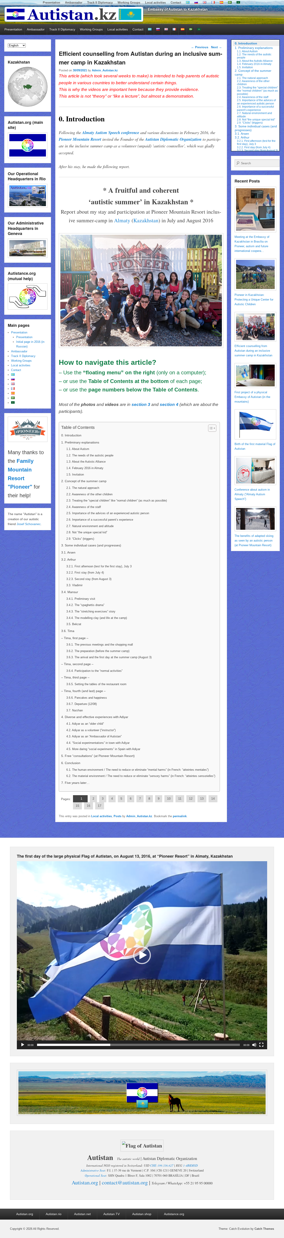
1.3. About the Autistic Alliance (86, 461)
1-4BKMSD (190, 1165)
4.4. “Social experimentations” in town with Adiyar (98, 742)
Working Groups (129, 2)
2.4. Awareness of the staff (83, 507)
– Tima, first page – (74, 638)
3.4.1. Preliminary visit (80, 598)
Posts (117, 816)
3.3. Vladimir (74, 585)
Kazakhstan (145, 220)
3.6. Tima (67, 631)
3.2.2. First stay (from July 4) (85, 572)
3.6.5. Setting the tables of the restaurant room (96, 684)
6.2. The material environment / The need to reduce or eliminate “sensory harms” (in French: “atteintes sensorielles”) (140, 776)
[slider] (138, 1045)
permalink (180, 816)
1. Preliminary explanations (80, 442)
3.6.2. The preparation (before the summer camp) (97, 651)
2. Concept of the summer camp (83, 481)
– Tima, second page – (77, 664)
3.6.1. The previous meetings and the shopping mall (99, 644)
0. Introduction (71, 435)
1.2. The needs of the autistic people (89, 455)
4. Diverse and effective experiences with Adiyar (94, 717)
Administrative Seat (93, 1170)
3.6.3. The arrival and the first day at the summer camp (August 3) (109, 657)
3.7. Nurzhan (74, 710)
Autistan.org (85, 1182)
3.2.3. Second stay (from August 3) (88, 579)
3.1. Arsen (68, 552)
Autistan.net (82, 1214)
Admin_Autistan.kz (105, 70)
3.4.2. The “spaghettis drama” (85, 605)
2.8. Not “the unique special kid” (86, 532)
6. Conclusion (70, 763)
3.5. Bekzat (73, 624)
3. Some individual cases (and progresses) (91, 545)
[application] (142, 955)
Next (216, 47)
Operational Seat (95, 1175)
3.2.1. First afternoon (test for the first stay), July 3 (99, 566)
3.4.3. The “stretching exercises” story (90, 611)
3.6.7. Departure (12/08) (81, 704)
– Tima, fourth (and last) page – (83, 691)
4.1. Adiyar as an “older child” (85, 723)
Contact (176, 2)
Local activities (155, 2)
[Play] (22, 1045)
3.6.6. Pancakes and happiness (86, 697)
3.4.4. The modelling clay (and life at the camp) (96, 618)
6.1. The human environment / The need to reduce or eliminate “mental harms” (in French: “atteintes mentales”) (137, 769)
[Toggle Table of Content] (210, 428)
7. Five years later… (75, 783)
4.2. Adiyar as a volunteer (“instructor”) (91, 730)
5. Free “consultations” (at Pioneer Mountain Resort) (98, 756)
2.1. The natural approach (82, 488)
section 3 (141, 404)
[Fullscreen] (261, 1045)
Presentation (51, 2)
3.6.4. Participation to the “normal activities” (94, 670)
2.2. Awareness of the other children (89, 494)
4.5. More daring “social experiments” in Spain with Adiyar (103, 749)
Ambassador (73, 2)
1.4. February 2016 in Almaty (84, 468)
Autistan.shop (141, 1214)
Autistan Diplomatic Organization (173, 139)
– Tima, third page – (75, 677)
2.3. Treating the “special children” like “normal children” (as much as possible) (116, 500)
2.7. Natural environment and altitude (90, 526)
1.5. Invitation (75, 474)
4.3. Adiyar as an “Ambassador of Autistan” (94, 736)
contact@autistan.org (125, 1182)
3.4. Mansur (69, 592)
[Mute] (254, 1045)
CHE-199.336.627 (161, 1165)
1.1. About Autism (77, 449)
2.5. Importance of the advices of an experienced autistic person (107, 513)
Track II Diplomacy (100, 2)
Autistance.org (174, 1214)
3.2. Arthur (68, 559)
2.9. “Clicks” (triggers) (80, 538)
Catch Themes (264, 1228)
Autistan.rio (53, 1214)
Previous (199, 47)
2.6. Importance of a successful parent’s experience (99, 519)
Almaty (122, 220)
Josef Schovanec (29, 524)
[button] (142, 955)
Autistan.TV (111, 1214)
